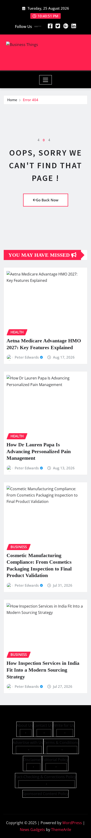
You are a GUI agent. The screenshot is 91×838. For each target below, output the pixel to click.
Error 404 (30, 99)
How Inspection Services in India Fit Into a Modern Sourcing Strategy (43, 669)
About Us (25, 725)
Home (12, 99)
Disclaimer (32, 759)
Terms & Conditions (61, 742)
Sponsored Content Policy (45, 793)
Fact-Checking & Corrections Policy (45, 776)
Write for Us (63, 725)
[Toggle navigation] (45, 79)
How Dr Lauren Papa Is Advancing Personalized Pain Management (39, 451)
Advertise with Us (28, 742)
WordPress (72, 822)
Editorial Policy (55, 759)
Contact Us (43, 725)
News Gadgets (32, 829)
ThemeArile (61, 829)
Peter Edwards (27, 357)
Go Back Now (47, 200)
